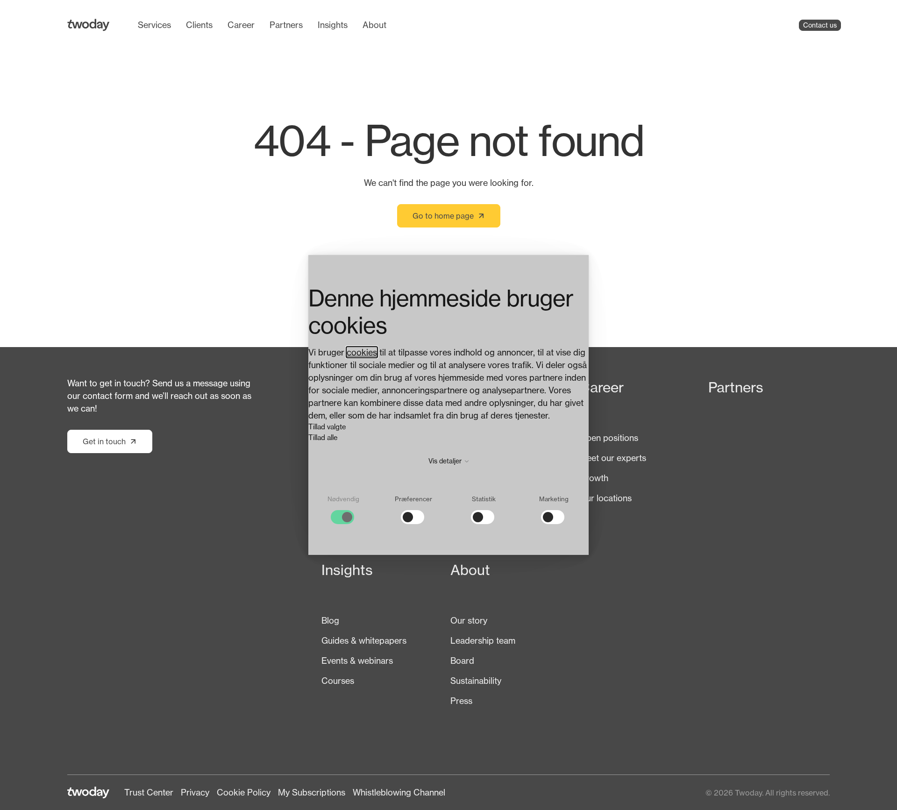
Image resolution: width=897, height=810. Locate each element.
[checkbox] (343, 510)
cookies (362, 352)
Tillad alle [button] (323, 437)
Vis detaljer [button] (445, 461)
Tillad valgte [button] (327, 426)
